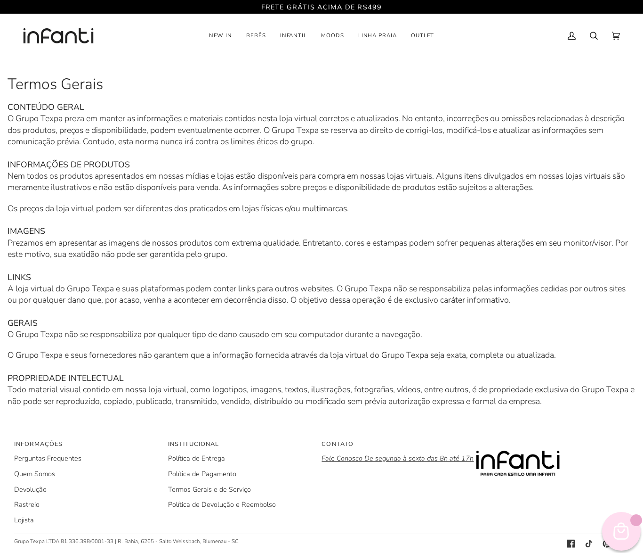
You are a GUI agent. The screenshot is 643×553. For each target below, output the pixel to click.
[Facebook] (571, 543)
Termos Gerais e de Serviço (209, 489)
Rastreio (27, 504)
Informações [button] (38, 444)
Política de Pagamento (202, 474)
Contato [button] (337, 444)
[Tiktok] (589, 543)
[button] (221, 36)
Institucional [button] (193, 444)
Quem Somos (34, 474)
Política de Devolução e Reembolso (222, 504)
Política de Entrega (196, 458)
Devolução (30, 489)
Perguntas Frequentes (47, 458)
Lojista (24, 520)
